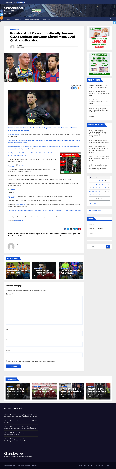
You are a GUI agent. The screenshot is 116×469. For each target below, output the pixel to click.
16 (99, 187)
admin (20, 45)
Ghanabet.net (13, 8)
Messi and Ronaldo (13, 134)
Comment (9, 294)
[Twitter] (75, 87)
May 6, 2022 (12, 394)
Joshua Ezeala (23, 276)
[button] (110, 19)
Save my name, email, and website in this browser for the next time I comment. (31, 361)
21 (93, 191)
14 (93, 187)
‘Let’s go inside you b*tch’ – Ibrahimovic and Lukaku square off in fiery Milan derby (98, 167)
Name (8, 329)
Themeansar (33, 465)
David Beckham (20, 204)
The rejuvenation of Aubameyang (70, 272)
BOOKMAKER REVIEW (32, 19)
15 (96, 187)
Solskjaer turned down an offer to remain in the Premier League (15, 392)
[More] (79, 87)
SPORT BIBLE (18, 221)
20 (90, 191)
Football (10, 386)
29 (96, 194)
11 (105, 184)
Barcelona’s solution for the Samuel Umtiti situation (17, 272)
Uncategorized (14, 29)
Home (8, 19)
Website (8, 350)
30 (99, 194)
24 (102, 191)
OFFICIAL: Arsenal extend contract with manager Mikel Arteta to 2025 (99, 93)
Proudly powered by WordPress (12, 465)
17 (102, 187)
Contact (46, 19)
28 (93, 194)
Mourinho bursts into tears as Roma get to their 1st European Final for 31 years (98, 110)
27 (90, 194)
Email (8, 340)
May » (95, 204)
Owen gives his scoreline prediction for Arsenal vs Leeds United (98, 101)
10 (102, 184)
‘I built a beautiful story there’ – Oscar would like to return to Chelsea (99, 158)
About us (17, 19)
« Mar (90, 204)
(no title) (91, 116)
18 (105, 187)
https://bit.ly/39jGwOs (95, 210)
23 (99, 191)
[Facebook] (72, 87)
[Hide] (0, 21)
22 (96, 191)
